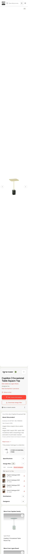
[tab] (4, 467)
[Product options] (22, 515)
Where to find (7, 392)
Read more (5, 442)
